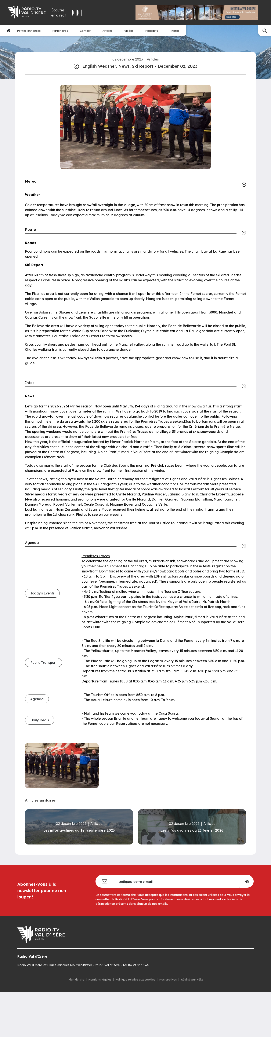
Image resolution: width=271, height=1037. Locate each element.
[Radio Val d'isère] (26, 12)
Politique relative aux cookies (135, 979)
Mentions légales (99, 979)
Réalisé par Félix (192, 979)
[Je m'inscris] (246, 881)
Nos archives (168, 979)
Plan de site (76, 979)
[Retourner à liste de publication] (76, 66)
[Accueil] (8, 30)
